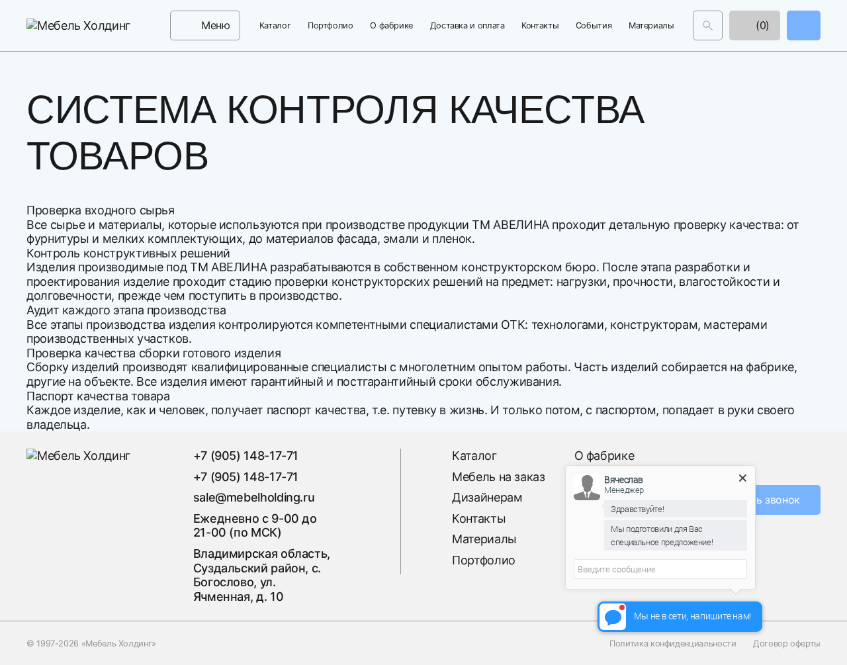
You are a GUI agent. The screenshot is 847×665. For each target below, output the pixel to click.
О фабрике (391, 25)
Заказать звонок (758, 499)
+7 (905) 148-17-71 (246, 456)
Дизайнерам (487, 497)
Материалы (651, 25)
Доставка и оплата (467, 25)
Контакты (539, 25)
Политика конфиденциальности (672, 643)
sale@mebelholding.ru (254, 497)
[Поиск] (708, 25)
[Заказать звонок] (804, 25)
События (593, 25)
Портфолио (330, 25)
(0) (761, 25)
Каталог (274, 25)
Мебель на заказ (498, 477)
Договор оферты (787, 643)
